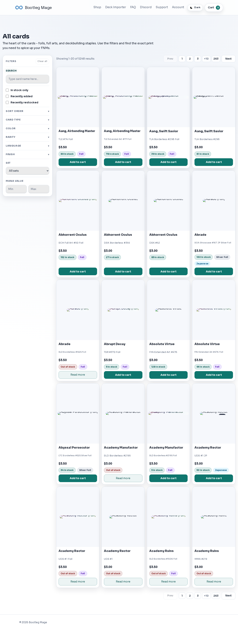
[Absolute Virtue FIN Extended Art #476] (168, 310)
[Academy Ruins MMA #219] (213, 517)
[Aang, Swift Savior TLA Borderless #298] (213, 97)
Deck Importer (115, 7)
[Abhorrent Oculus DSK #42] (168, 201)
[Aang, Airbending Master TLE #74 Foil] (77, 97)
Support (162, 7)
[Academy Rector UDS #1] (123, 517)
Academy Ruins (161, 551)
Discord (146, 7)
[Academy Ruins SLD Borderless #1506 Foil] (168, 517)
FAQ (133, 7)
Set (8, 162)
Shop (97, 7)
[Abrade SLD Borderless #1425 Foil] (77, 310)
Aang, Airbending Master (77, 131)
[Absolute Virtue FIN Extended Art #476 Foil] (213, 310)
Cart (213, 7)
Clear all (42, 61)
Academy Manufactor (121, 448)
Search (11, 70)
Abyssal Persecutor (74, 448)
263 (215, 58)
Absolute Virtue (162, 344)
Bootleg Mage (38, 7)
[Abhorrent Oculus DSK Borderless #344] (123, 201)
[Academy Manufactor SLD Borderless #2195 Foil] (168, 413)
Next (228, 58)
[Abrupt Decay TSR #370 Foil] (123, 310)
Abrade (200, 235)
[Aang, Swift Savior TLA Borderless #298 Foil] (168, 97)
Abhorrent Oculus (73, 235)
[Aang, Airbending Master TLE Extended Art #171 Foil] (123, 97)
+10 (206, 58)
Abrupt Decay (114, 344)
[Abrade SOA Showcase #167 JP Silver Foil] (213, 201)
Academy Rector (207, 448)
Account (178, 7)
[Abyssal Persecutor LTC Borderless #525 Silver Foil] (77, 413)
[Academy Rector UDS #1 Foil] (77, 517)
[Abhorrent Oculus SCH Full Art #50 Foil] (77, 201)
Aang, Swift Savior (163, 131)
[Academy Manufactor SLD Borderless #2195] (123, 413)
